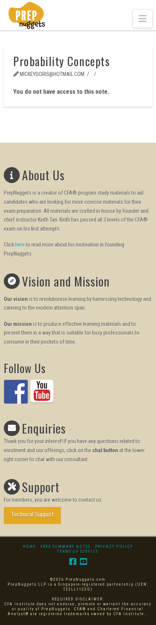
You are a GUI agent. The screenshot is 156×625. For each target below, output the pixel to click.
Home (29, 546)
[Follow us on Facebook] (16, 392)
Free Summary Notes (65, 546)
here (20, 245)
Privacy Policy (114, 546)
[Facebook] (72, 562)
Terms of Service (77, 551)
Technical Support (32, 514)
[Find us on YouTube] (42, 392)
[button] (142, 19)
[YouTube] (83, 562)
